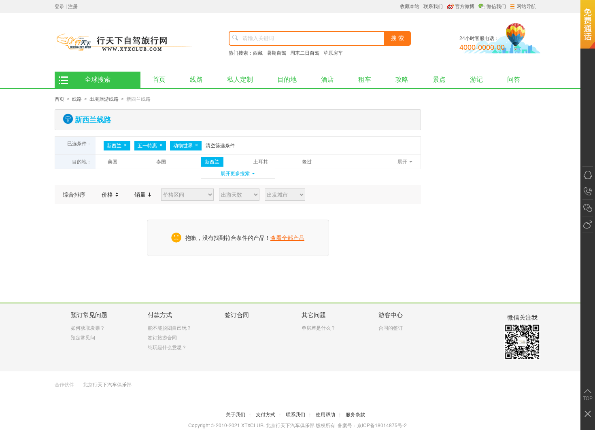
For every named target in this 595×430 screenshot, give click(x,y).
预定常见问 (83, 338)
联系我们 (433, 6)
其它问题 (314, 314)
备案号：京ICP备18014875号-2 (372, 425)
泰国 (161, 162)
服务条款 (355, 414)
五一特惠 (147, 145)
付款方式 (160, 314)
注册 (73, 6)
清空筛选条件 (220, 145)
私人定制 (240, 79)
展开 (402, 162)
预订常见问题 (89, 314)
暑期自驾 (276, 53)
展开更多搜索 (235, 173)
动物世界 (183, 145)
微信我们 (496, 6)
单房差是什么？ (319, 328)
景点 (439, 79)
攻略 (401, 79)
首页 (159, 79)
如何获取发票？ (88, 328)
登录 (59, 6)
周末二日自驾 (304, 53)
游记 (476, 79)
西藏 (258, 53)
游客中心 (390, 314)
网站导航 (526, 6)
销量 (140, 194)
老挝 (307, 162)
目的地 (287, 79)
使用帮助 (328, 414)
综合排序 (74, 194)
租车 (364, 79)
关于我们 (238, 414)
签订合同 (237, 314)
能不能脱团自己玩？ (169, 328)
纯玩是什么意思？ (167, 347)
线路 (196, 79)
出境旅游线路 (104, 99)
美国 (112, 162)
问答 (513, 79)
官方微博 (464, 6)
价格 (108, 194)
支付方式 (268, 414)
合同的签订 (390, 328)
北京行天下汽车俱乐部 (107, 385)
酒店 (327, 79)
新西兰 (114, 145)
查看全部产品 (287, 238)
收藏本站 (409, 6)
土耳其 (260, 162)
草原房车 (333, 53)
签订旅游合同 (162, 338)
